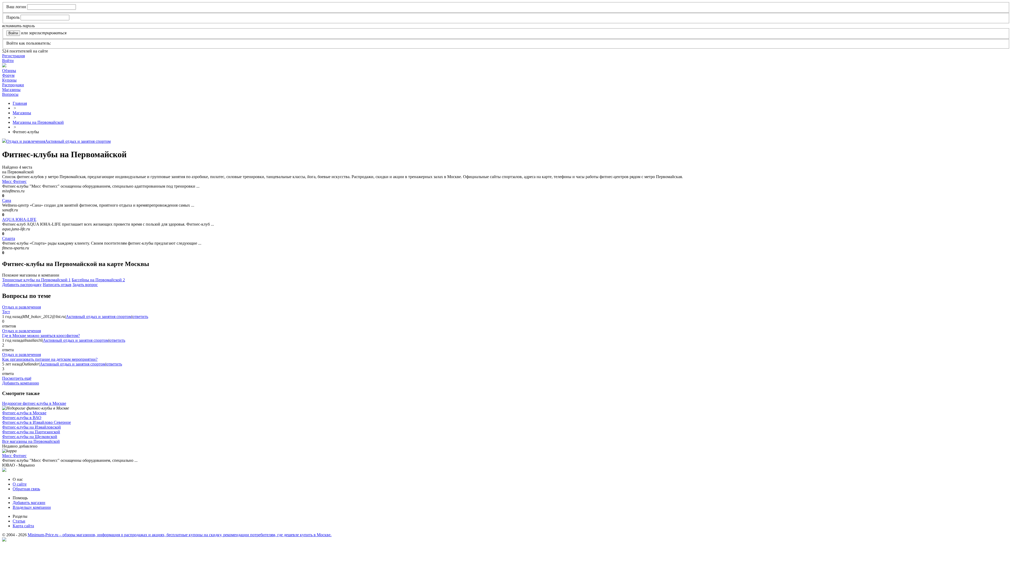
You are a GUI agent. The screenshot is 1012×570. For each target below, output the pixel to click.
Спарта (8, 238)
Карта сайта (23, 526)
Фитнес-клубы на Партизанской (31, 432)
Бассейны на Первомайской (98, 280)
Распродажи (13, 85)
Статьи (19, 521)
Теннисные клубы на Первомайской (36, 280)
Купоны (9, 80)
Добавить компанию (20, 383)
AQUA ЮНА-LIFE (19, 219)
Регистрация (13, 56)
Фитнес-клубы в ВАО (21, 417)
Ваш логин (16, 6)
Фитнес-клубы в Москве (24, 413)
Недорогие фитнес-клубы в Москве (34, 403)
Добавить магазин (29, 502)
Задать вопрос (85, 284)
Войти (8, 60)
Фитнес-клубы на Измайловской (31, 427)
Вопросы (10, 94)
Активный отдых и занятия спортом (78, 141)
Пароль (13, 17)
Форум (8, 75)
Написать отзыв (57, 284)
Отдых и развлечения (25, 141)
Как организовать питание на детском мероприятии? (50, 359)
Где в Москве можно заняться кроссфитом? (41, 335)
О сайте (20, 484)
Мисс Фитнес (14, 181)
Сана (6, 200)
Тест (6, 312)
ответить (140, 316)
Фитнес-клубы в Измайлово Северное (36, 422)
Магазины (11, 89)
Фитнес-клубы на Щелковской (29, 436)
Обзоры (9, 70)
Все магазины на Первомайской (31, 441)
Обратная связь (26, 489)
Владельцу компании (32, 507)
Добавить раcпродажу (22, 284)
